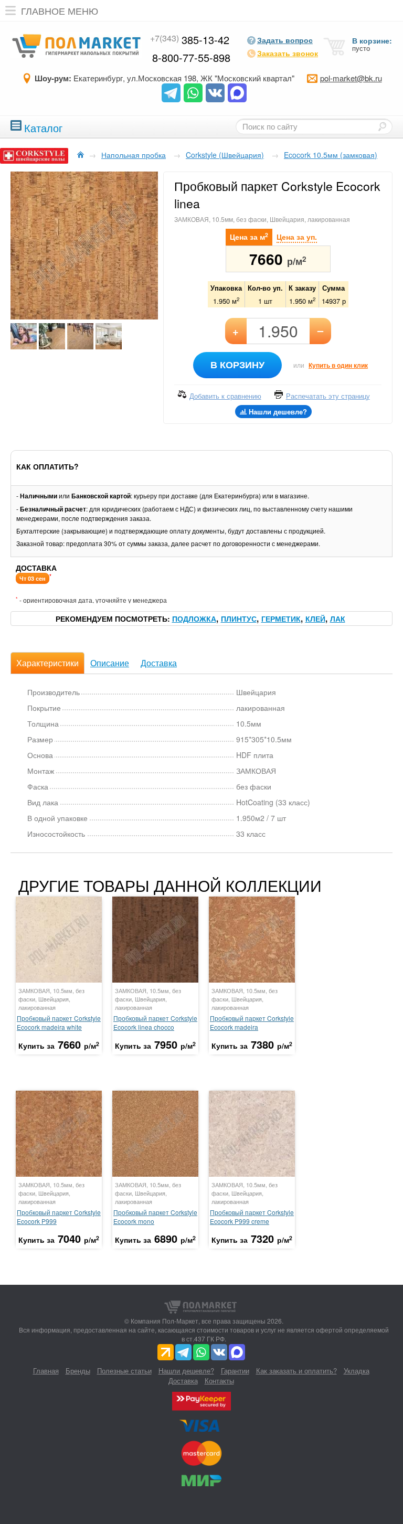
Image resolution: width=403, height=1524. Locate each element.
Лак (337, 618)
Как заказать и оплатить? (296, 1371)
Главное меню (59, 10)
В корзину (237, 364)
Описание (109, 663)
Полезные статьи (124, 1371)
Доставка (159, 663)
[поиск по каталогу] (382, 126)
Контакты (219, 1381)
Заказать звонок (287, 53)
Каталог (43, 126)
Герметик (281, 618)
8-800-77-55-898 (191, 57)
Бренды (78, 1371)
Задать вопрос (285, 40)
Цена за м (249, 236)
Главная (46, 1371)
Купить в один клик (338, 365)
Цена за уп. (297, 236)
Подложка (194, 618)
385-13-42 (189, 39)
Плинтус (239, 618)
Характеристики (47, 663)
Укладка (356, 1371)
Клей (315, 618)
